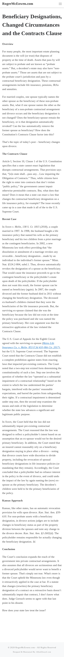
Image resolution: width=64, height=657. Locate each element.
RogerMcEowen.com (25, 647)
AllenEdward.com (43, 652)
